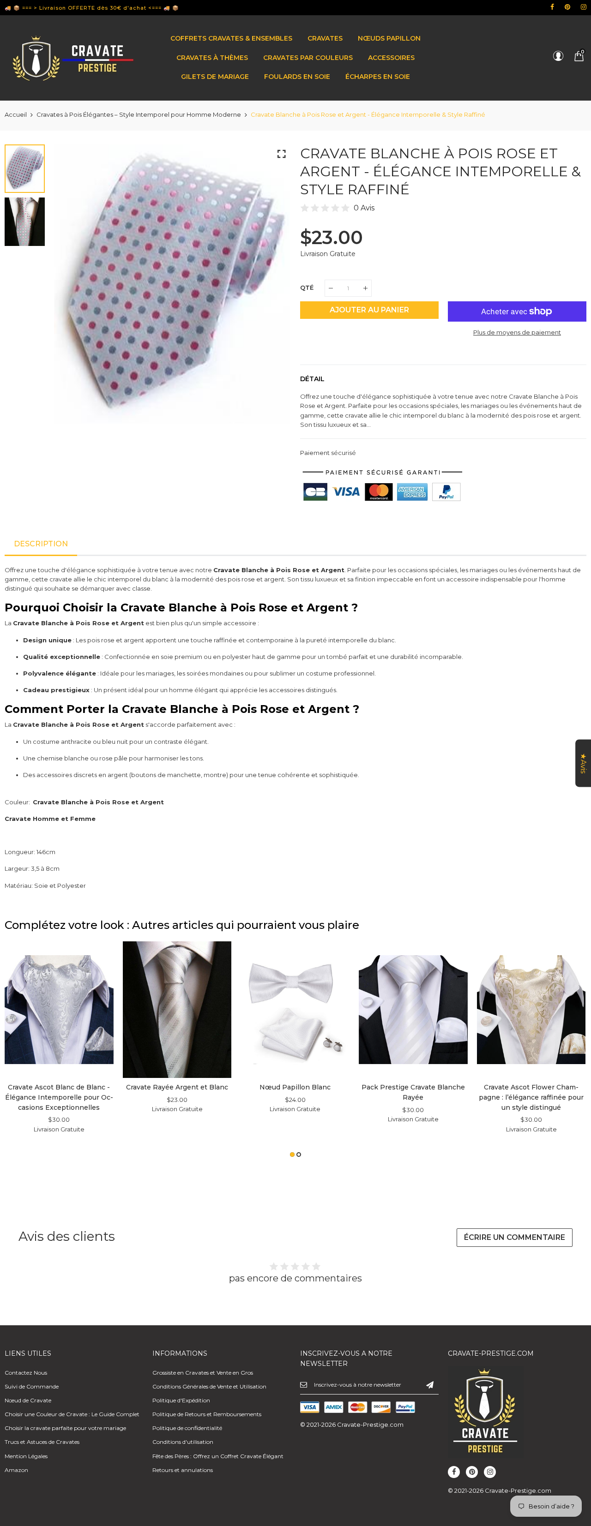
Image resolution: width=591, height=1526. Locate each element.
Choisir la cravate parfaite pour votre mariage (65, 1427)
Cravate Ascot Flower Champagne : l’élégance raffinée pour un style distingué (531, 1097)
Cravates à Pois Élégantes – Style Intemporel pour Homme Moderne (138, 114)
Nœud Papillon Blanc (295, 1087)
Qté (307, 287)
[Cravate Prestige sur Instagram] (583, 7)
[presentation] (72, 292)
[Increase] (365, 288)
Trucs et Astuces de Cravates (42, 1441)
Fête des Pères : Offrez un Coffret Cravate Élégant (217, 1456)
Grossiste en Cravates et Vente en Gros (202, 1372)
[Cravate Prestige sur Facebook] (552, 7)
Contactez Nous (26, 1372)
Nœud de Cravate (28, 1400)
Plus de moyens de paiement (517, 332)
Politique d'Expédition (181, 1400)
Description (41, 543)
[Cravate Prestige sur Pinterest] (567, 7)
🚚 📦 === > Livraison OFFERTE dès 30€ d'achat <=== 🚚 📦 (92, 8)
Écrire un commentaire (514, 1237)
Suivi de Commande (32, 1386)
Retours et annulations (182, 1469)
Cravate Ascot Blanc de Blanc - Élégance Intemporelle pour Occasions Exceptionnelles (59, 1097)
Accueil (16, 114)
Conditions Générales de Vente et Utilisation (209, 1386)
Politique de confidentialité (187, 1427)
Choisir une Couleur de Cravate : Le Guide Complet (72, 1414)
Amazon (16, 1469)
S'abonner (430, 1384)
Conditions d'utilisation (182, 1441)
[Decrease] (331, 288)
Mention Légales (26, 1456)
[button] (292, 1154)
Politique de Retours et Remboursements (206, 1414)
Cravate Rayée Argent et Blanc (177, 1087)
